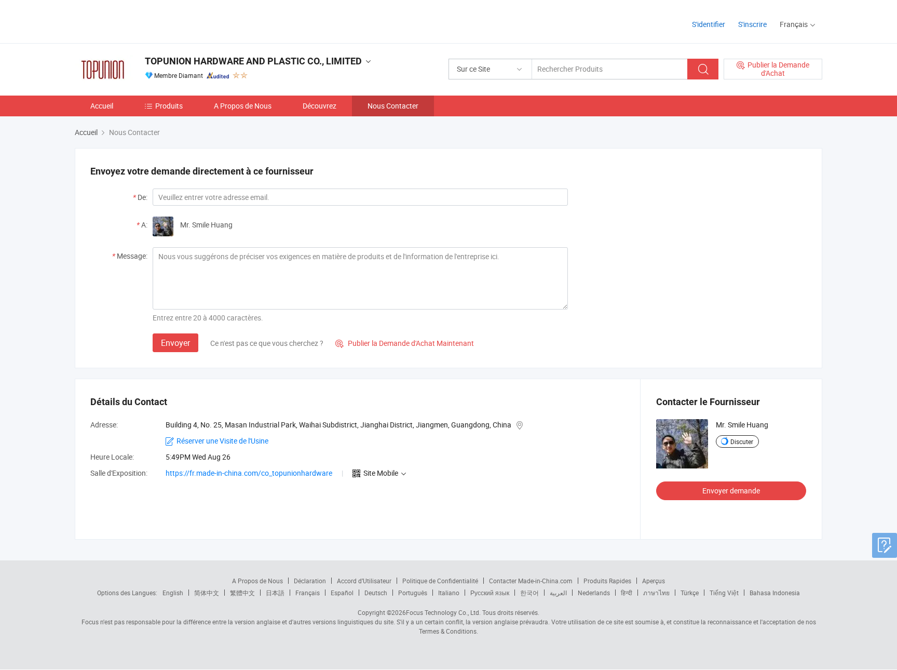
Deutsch (375, 592)
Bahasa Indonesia (775, 592)
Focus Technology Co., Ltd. (443, 612)
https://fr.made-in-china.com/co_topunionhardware (249, 473)
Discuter (741, 441)
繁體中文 (242, 592)
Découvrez (319, 106)
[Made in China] (141, 20)
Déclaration (310, 581)
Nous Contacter (393, 106)
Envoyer (175, 343)
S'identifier (708, 24)
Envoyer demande (731, 490)
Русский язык (489, 592)
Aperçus (653, 581)
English (172, 592)
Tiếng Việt (724, 592)
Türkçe (690, 592)
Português (412, 592)
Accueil (101, 106)
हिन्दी (626, 592)
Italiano (448, 592)
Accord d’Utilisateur (364, 581)
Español (342, 592)
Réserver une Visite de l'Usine (222, 441)
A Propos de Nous (242, 106)
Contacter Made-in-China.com (531, 581)
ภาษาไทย (656, 592)
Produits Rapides (607, 581)
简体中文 (206, 592)
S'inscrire (752, 24)
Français (307, 592)
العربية (558, 592)
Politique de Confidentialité (440, 581)
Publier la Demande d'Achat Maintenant (404, 343)
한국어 (529, 592)
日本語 (275, 592)
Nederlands (594, 592)
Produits (169, 106)
